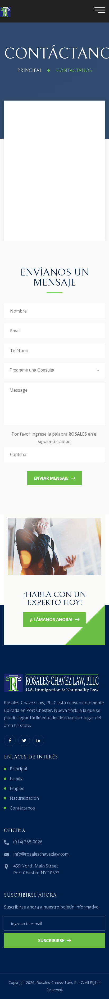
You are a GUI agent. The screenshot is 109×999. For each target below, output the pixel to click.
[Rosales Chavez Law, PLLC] (5, 12)
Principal (29, 70)
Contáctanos (22, 808)
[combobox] (54, 370)
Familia (17, 778)
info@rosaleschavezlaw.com (41, 854)
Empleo (17, 788)
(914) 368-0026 (27, 842)
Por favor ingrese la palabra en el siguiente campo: (54, 437)
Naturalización (24, 798)
